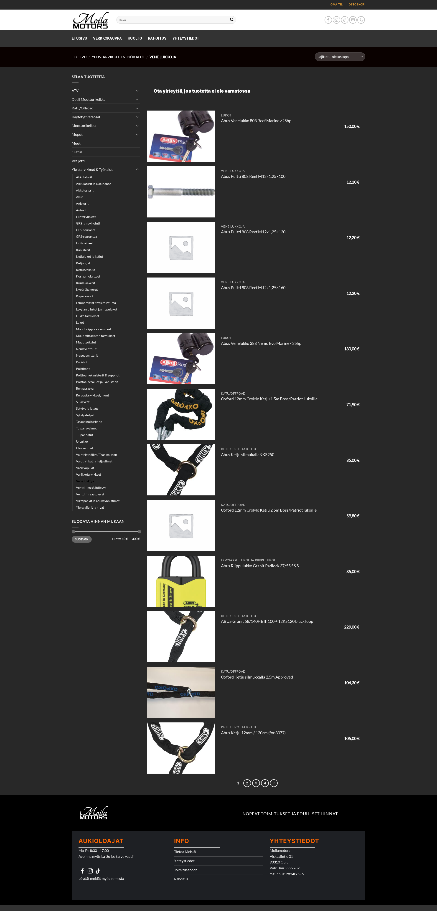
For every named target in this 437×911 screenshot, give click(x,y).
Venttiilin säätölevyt (90, 494)
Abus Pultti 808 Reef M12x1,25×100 (253, 176)
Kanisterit (83, 250)
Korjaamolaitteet (88, 276)
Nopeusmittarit (87, 355)
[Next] (274, 783)
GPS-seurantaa (86, 236)
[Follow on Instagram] (336, 20)
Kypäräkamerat (87, 289)
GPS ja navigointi (88, 223)
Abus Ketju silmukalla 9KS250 (247, 454)
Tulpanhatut (84, 435)
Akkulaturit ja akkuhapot (93, 184)
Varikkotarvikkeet (88, 474)
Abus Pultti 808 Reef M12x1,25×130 (253, 232)
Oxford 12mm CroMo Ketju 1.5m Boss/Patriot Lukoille (269, 398)
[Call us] (361, 20)
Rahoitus (157, 38)
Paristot (81, 362)
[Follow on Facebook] (328, 20)
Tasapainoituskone (89, 422)
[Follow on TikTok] (344, 20)
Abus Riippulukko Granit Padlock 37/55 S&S (260, 565)
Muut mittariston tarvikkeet (95, 336)
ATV (75, 90)
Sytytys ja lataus (87, 408)
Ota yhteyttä (168, 91)
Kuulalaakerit (85, 283)
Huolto (135, 38)
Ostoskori (357, 4)
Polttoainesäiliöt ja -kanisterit (97, 382)
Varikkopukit (85, 468)
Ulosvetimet (84, 448)
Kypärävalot (84, 296)
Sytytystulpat (85, 415)
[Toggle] (137, 90)
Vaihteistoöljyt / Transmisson (96, 455)
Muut (76, 143)
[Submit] (232, 20)
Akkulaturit (84, 177)
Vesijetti (78, 161)
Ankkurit (82, 203)
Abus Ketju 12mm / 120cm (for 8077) (253, 732)
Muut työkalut (86, 342)
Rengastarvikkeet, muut (92, 395)
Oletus (77, 152)
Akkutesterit (85, 190)
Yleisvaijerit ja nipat (90, 507)
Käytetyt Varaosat (86, 117)
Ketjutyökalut (85, 270)
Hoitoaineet (84, 243)
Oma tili (336, 4)
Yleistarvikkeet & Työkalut (118, 57)
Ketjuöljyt (83, 263)
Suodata (81, 539)
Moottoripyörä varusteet (93, 329)
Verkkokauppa (107, 38)
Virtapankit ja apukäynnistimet (97, 501)
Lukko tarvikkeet (87, 316)
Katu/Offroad (82, 108)
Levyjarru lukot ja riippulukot (96, 309)
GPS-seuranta (85, 230)
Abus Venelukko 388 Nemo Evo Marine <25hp (261, 343)
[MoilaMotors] (90, 20)
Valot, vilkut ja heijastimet (94, 461)
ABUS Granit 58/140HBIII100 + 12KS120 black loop (267, 621)
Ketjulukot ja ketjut (89, 256)
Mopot (77, 134)
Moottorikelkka (84, 125)
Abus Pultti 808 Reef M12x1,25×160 (253, 287)
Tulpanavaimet (86, 428)
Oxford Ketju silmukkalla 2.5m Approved (257, 677)
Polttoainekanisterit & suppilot (97, 375)
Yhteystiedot (186, 38)
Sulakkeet (82, 402)
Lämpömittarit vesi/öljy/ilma (96, 303)
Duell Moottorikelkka (88, 99)
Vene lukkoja (85, 481)
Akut (79, 197)
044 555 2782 (289, 868)
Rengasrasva (85, 388)
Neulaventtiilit (86, 349)
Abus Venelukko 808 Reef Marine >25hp (256, 120)
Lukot (80, 322)
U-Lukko (82, 441)
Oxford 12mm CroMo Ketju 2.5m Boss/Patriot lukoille (269, 510)
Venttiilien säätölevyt (91, 488)
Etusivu (79, 38)
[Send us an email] (353, 20)
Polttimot (83, 369)
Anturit (81, 210)
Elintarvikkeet (86, 217)
